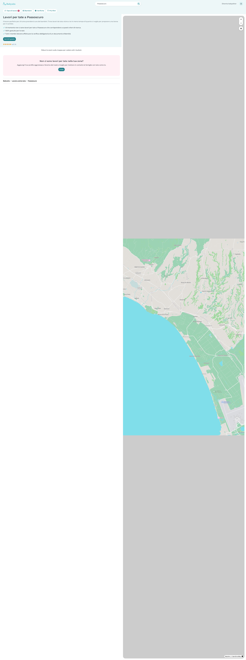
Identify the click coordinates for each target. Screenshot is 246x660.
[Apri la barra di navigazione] (241, 4)
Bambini (28, 11)
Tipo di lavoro (12, 11)
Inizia (61, 69)
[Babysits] (9, 4)
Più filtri (52, 11)
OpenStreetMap (236, 656)
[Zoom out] (241, 23)
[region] (183, 337)
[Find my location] (241, 28)
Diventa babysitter (229, 4)
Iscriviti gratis (9, 39)
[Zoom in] (241, 19)
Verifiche (40, 11)
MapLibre (227, 656)
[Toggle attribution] (242, 656)
